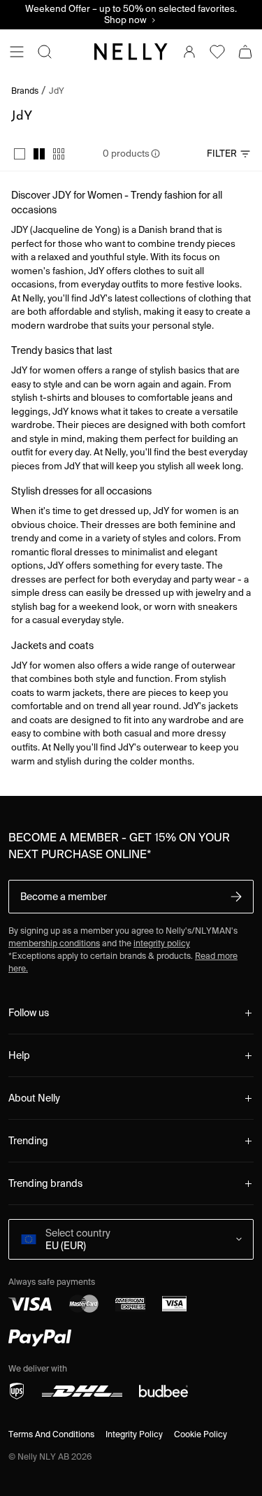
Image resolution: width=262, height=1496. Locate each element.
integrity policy (161, 943)
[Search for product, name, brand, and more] (44, 52)
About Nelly (34, 1098)
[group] (39, 153)
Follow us (28, 1012)
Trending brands (45, 1183)
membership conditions (54, 943)
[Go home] (131, 51)
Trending (28, 1140)
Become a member (63, 896)
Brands (24, 91)
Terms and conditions (51, 1434)
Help (19, 1055)
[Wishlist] (217, 51)
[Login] (189, 51)
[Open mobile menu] (16, 51)
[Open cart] (245, 51)
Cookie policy (200, 1434)
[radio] (19, 153)
